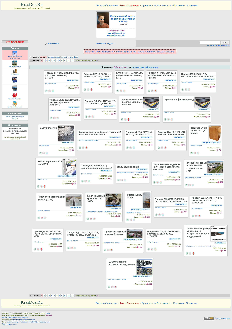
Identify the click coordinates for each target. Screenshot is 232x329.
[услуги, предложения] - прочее (88, 140)
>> (73, 80)
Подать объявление (107, 5)
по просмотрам (54, 57)
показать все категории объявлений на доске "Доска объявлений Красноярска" (130, 51)
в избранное (53, 43)
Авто (15, 91)
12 (72, 60)
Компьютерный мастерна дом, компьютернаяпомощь (122, 20)
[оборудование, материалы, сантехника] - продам (132, 172)
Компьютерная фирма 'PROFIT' (15, 117)
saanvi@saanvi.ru (116, 33)
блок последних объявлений (23, 320)
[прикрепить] (46, 91)
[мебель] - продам (196, 145)
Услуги (15, 82)
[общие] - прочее (42, 179)
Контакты (178, 5)
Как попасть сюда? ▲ (105, 44)
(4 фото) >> (133, 239)
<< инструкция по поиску (218, 45)
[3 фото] (144, 267)
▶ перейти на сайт (116, 35)
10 (65, 60)
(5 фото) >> (211, 142)
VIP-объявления (14, 99)
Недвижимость (15, 66)
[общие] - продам (50, 83)
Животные (15, 74)
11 (69, 60)
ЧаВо (156, 5)
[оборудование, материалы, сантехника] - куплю (201, 246)
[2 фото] (69, 167)
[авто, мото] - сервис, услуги (117, 279)
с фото (75, 57)
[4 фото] (134, 234)
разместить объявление (145, 67)
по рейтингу (66, 57)
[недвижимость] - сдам (134, 212)
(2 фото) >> (66, 176)
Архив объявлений (14, 107)
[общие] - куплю (121, 83)
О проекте (191, 5)
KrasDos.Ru (32, 4)
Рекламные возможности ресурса (15, 317)
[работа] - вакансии (44, 210)
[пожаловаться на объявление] (52, 91)
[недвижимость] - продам (193, 177)
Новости (166, 5)
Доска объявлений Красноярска (15, 57)
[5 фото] (215, 133)
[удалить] (49, 91)
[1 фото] (151, 102)
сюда (48, 313)
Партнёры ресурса (9, 324)
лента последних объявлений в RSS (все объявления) (28, 322)
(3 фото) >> (142, 276)
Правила (146, 5)
